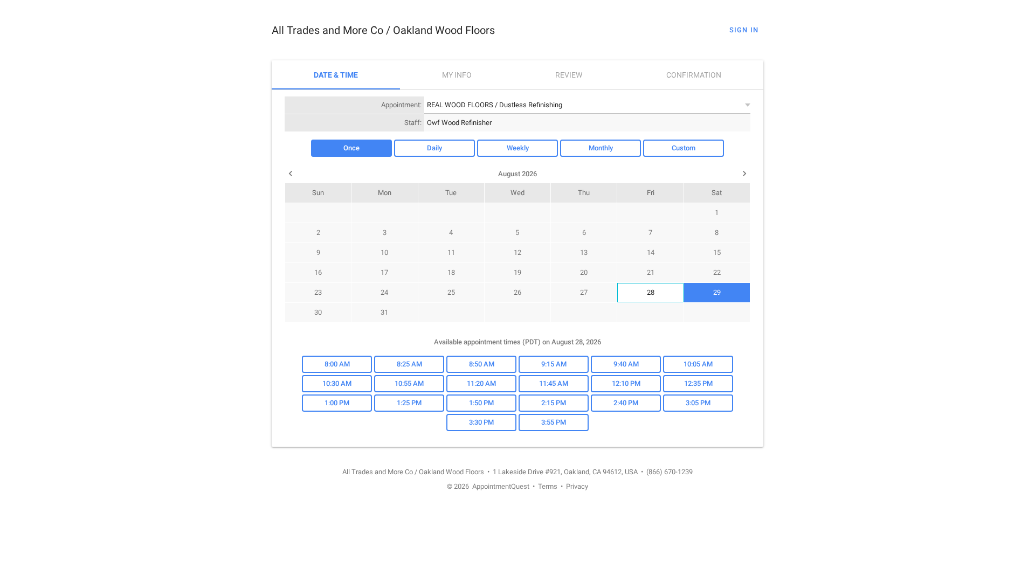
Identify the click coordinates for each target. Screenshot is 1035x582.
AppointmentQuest (500, 486)
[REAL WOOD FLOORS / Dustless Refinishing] (587, 105)
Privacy (577, 486)
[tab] (336, 74)
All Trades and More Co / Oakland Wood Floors (383, 30)
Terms (547, 486)
